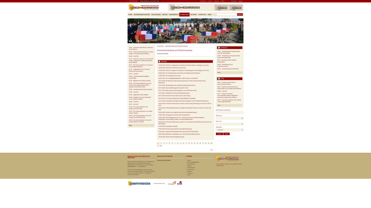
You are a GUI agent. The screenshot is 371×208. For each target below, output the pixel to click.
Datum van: (219, 115)
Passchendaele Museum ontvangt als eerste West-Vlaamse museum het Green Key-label (184, 108)
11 (186, 143)
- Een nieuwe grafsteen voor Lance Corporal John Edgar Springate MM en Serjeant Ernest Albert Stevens (140, 85)
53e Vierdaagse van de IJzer (169, 75)
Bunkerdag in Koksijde (167, 126)
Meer (130, 125)
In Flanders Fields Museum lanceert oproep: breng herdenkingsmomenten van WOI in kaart (184, 104)
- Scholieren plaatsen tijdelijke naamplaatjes (139, 77)
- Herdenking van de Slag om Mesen (140, 89)
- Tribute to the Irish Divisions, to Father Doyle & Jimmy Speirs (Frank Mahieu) (141, 52)
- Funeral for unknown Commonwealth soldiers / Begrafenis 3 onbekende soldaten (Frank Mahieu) (141, 60)
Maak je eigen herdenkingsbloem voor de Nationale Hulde (177, 90)
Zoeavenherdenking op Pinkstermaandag (176, 46)
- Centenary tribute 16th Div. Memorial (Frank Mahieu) (141, 48)
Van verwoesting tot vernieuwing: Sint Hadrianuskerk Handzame (179, 73)
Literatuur (202, 14)
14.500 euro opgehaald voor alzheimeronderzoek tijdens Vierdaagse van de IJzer (183, 65)
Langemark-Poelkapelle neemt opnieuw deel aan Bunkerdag (178, 131)
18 (205, 143)
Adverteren (203, 1)
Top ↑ (211, 150)
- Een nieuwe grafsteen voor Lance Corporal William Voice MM (140, 121)
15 (197, 143)
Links (209, 14)
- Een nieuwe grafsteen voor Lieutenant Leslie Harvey (138, 107)
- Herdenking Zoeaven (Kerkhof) (227, 69)
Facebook (216, 1)
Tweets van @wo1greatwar (164, 160)
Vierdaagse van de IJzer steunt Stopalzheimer (174, 115)
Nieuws (164, 14)
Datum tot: (219, 121)
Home (130, 14)
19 (208, 143)
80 (161, 145)
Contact (210, 1)
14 (194, 143)
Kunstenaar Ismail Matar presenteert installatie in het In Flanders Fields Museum (183, 101)
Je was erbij (184, 14)
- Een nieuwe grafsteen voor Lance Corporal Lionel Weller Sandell (140, 116)
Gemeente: (219, 127)
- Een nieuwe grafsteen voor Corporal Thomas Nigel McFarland (141, 66)
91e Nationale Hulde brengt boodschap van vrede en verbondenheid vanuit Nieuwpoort (181, 81)
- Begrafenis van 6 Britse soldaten (140, 80)
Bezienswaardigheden (142, 14)
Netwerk (193, 14)
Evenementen (174, 14)
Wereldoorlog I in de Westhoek (149, 1)
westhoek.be (133, 1)
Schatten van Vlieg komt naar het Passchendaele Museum (177, 112)
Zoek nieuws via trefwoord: (223, 110)
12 (189, 143)
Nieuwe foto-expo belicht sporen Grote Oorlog (174, 95)
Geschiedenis (156, 14)
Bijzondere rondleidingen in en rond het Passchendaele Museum (179, 134)
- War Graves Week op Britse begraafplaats (226, 61)
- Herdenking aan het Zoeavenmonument (225, 65)
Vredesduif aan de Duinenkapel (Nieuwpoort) (173, 93)
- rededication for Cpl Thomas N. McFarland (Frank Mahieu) (139, 70)
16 (200, 143)
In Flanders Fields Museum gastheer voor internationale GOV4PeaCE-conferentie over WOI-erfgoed (185, 123)
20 (211, 143)
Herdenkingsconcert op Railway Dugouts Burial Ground (176, 85)
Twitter (222, 1)
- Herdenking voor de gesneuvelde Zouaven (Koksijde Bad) (228, 52)
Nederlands (234, 1)
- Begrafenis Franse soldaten (138, 95)
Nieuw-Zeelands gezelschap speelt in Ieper (173, 88)
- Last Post (134, 56)
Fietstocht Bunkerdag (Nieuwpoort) (171, 137)
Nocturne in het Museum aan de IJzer (172, 68)
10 (183, 143)
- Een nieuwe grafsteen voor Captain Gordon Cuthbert (140, 112)
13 (191, 143)
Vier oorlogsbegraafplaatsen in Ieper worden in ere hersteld (177, 78)
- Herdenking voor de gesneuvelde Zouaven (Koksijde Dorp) (228, 56)
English (241, 1)
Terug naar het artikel (162, 53)
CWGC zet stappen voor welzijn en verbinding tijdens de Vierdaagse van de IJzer (183, 70)
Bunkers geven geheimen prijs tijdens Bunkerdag (175, 129)
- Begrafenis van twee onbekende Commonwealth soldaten (140, 98)
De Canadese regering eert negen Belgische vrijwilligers (177, 98)
